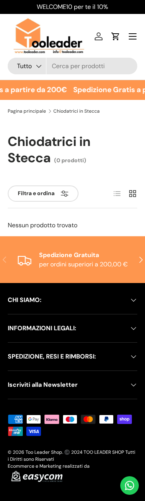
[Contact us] (129, 485)
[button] (115, 36)
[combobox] (72, 66)
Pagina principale (27, 111)
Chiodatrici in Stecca (76, 111)
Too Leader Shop (44, 452)
